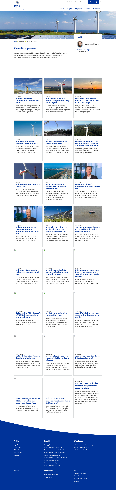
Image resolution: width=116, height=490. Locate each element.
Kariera (71, 2)
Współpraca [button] (78, 9)
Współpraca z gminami (81, 447)
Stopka (76, 481)
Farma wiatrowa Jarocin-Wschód (54, 453)
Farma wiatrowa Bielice (51, 460)
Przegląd (47, 445)
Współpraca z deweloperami (83, 450)
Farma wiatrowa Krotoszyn (52, 455)
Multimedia (48, 477)
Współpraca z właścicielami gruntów (85, 445)
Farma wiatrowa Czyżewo (52, 463)
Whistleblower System (81, 478)
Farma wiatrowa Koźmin (52, 465)
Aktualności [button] (96, 9)
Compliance (78, 476)
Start (15, 41)
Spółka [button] (62, 9)
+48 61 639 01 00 (83, 52)
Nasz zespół (18, 453)
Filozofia (16, 450)
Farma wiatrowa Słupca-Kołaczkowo (55, 458)
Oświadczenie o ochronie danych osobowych (82, 472)
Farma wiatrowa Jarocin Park (53, 447)
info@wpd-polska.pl (83, 50)
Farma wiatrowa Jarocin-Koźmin (54, 450)
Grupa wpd (17, 447)
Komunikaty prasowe (80, 2)
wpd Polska (17, 445)
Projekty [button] (69, 9)
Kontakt (66, 2)
